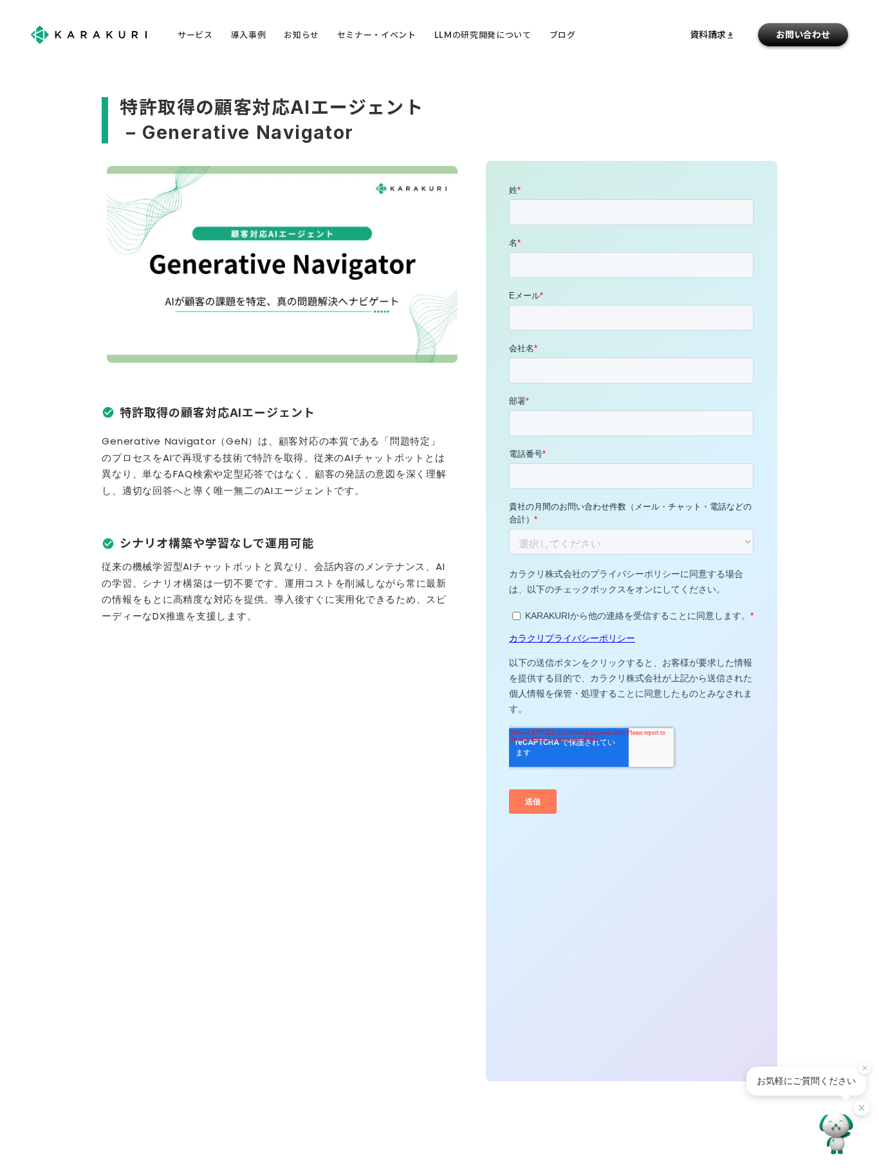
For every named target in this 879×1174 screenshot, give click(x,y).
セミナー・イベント (376, 35)
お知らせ (301, 35)
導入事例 (248, 35)
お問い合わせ (803, 34)
